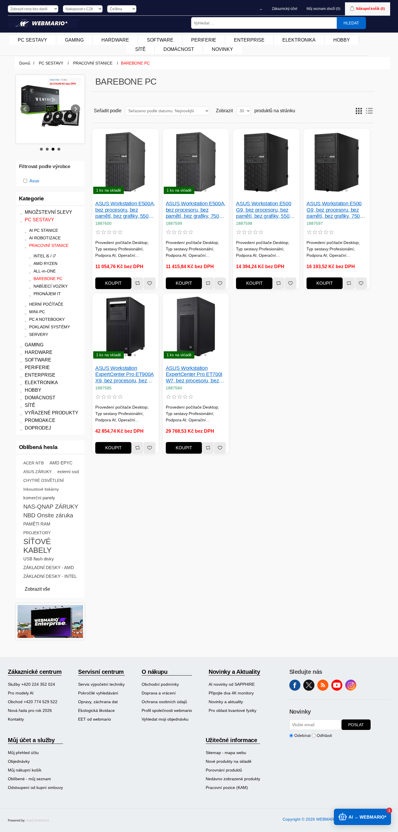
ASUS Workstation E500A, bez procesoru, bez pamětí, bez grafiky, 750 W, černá (196, 210)
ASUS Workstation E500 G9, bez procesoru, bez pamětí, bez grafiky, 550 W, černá (263, 210)
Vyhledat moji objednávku (165, 719)
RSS (322, 685)
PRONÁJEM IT (47, 294)
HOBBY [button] (341, 40)
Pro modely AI (21, 693)
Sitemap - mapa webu (226, 752)
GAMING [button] (74, 40)
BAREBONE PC (48, 279)
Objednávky (19, 761)
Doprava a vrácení (159, 693)
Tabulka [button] (358, 110)
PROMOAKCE (40, 420)
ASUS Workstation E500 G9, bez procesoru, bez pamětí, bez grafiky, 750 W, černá (334, 210)
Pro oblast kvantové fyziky (232, 710)
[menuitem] (32, 40)
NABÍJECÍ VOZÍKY (51, 286)
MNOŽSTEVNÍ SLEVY (48, 212)
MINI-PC (37, 312)
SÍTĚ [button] (140, 49)
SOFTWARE (38, 360)
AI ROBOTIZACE (45, 238)
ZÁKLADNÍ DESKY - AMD (48, 567)
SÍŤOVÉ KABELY (37, 545)
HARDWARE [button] (115, 40)
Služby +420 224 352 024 (31, 684)
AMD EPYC (61, 462)
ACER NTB (33, 463)
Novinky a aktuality (226, 701)
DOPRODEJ (38, 428)
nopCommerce (37, 820)
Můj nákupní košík (24, 770)
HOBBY (33, 390)
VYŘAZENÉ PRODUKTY (51, 413)
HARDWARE (38, 352)
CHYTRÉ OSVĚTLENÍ (43, 480)
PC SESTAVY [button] (32, 40)
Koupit (113, 283)
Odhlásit (324, 735)
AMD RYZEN (45, 263)
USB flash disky (38, 558)
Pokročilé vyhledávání (98, 693)
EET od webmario (94, 719)
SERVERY (38, 334)
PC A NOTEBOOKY (47, 319)
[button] (116, 190)
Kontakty (16, 719)
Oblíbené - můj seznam (29, 778)
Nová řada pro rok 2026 (30, 710)
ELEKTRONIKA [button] (299, 40)
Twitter (308, 685)
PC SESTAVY (39, 220)
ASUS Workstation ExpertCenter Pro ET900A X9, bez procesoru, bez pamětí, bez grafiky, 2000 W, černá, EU (124, 374)
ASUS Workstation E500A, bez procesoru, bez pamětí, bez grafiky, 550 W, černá (125, 210)
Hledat (351, 23)
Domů (24, 63)
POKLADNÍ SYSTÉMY (49, 327)
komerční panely (39, 497)
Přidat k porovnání (137, 283)
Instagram (350, 685)
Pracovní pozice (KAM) (227, 787)
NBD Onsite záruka (48, 515)
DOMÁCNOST (40, 397)
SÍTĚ (30, 405)
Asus (34, 180)
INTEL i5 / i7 (45, 256)
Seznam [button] (369, 110)
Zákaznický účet (284, 9)
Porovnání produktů (224, 770)
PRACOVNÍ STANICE (48, 245)
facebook (294, 685)
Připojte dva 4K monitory (231, 693)
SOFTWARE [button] (160, 40)
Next (75, 109)
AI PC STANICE (43, 230)
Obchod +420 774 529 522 (32, 701)
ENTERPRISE (40, 375)
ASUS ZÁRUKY (37, 471)
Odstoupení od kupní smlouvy (35, 787)
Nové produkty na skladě (228, 761)
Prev (25, 109)
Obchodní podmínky (160, 684)
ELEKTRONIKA (41, 382)
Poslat (356, 724)
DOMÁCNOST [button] (178, 49)
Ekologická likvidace (96, 710)
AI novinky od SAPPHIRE (232, 684)
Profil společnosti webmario (167, 710)
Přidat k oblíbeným (149, 283)
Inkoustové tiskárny (41, 489)
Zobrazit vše (37, 589)
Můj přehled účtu (23, 752)
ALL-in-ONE (45, 271)
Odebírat (302, 735)
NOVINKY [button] (222, 49)
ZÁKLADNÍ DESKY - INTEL (50, 576)
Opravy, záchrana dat (98, 701)
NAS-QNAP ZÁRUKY (50, 506)
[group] (125, 162)
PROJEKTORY (37, 532)
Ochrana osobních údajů (164, 701)
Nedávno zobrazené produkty (233, 778)
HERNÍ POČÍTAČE (46, 304)
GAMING (34, 345)
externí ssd (68, 471)
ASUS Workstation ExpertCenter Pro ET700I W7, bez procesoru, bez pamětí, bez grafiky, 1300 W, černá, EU (194, 374)
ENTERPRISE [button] (249, 40)
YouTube (336, 685)
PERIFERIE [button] (203, 40)
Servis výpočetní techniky (101, 684)
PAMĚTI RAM (36, 523)
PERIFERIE (37, 367)
